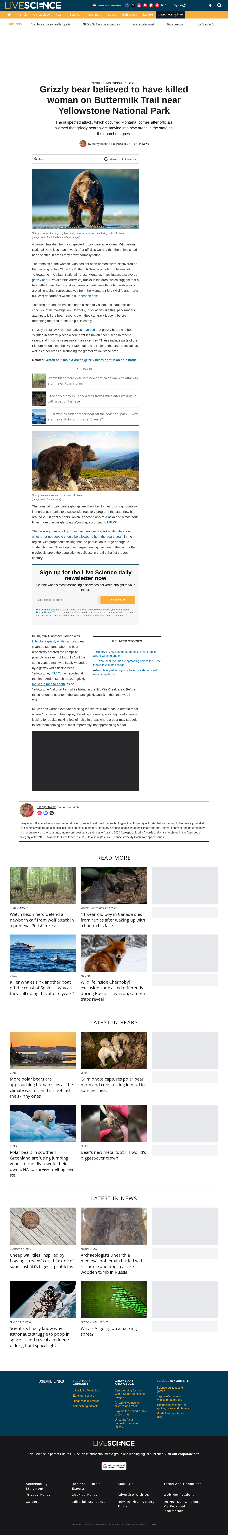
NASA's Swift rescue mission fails (101, 24)
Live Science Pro (205, 24)
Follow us (113, 158)
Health (59, 15)
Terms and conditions (183, 1484)
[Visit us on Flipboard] (151, 5)
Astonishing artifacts (85, 1406)
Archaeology (41, 15)
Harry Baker (100, 144)
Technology (129, 15)
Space (112, 15)
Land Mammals (114, 82)
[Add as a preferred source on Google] (114, 1466)
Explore (148, 15)
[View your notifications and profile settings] (210, 5)
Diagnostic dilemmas (86, 1400)
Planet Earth (94, 15)
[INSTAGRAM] (40, 813)
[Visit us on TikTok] (157, 5)
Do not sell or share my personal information (182, 1506)
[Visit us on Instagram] (139, 5)
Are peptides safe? (143, 24)
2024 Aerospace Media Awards (133, 832)
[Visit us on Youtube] (145, 5)
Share (41, 158)
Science (75, 15)
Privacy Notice (43, 612)
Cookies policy (85, 1494)
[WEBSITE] (53, 813)
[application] (85, 761)
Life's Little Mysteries (86, 1390)
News (145, 143)
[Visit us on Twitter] (133, 5)
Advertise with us (133, 1494)
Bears (132, 82)
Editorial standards (88, 1502)
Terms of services (78, 609)
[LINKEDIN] (46, 813)
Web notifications (179, 1494)
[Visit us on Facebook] (127, 5)
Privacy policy (38, 1494)
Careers (33, 1502)
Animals (22, 15)
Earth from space (145, 837)
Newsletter (131, 158)
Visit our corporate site (181, 1454)
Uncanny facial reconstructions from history (127, 1423)
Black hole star (175, 24)
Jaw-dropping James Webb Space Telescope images (130, 1394)
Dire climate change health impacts (50, 24)
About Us (126, 1484)
